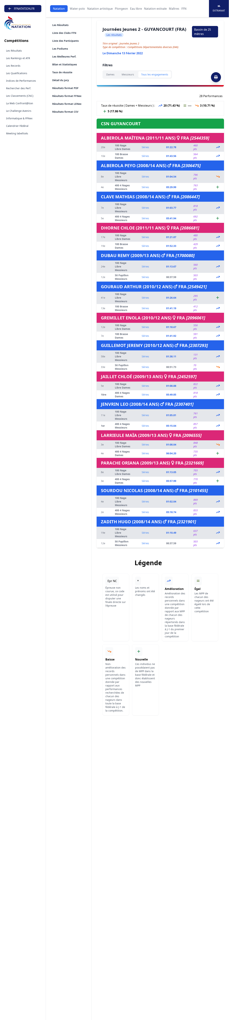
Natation (59, 9)
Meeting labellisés (17, 133)
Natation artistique (100, 9)
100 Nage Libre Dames (122, 147)
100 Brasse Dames (121, 155)
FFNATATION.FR (24, 9)
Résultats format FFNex (66, 96)
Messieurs (128, 74)
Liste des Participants (65, 40)
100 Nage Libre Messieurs (121, 176)
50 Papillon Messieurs (121, 277)
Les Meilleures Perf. (64, 56)
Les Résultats (14, 50)
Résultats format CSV (65, 111)
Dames (110, 74)
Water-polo (77, 9)
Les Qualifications (16, 73)
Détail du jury (60, 80)
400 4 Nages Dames (122, 394)
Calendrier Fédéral (17, 126)
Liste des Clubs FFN (64, 33)
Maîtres (174, 9)
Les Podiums (60, 48)
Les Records (13, 65)
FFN (183, 9)
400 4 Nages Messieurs (122, 187)
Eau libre (136, 9)
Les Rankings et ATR (18, 58)
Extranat (219, 10)
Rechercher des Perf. (18, 88)
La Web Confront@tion (19, 103)
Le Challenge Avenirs (18, 110)
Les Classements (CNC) (19, 95)
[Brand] (22, 23)
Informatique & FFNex (19, 118)
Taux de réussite (62, 72)
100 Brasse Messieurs (121, 308)
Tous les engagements (154, 74)
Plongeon (121, 9)
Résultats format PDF (65, 88)
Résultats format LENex (66, 104)
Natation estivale (155, 9)
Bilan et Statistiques (64, 64)
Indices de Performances (21, 80)
